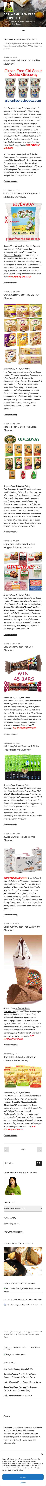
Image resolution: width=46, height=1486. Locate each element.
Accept (23, 1477)
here (12, 405)
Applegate (24, 625)
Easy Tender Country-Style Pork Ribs (18, 1369)
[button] (42, 1454)
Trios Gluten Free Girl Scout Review (23, 160)
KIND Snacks (11, 707)
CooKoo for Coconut (31, 246)
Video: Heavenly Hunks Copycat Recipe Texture (22, 1382)
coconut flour (27, 249)
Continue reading (10, 181)
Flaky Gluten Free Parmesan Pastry (18, 1395)
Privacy (23, 1483)
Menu (24, 30)
